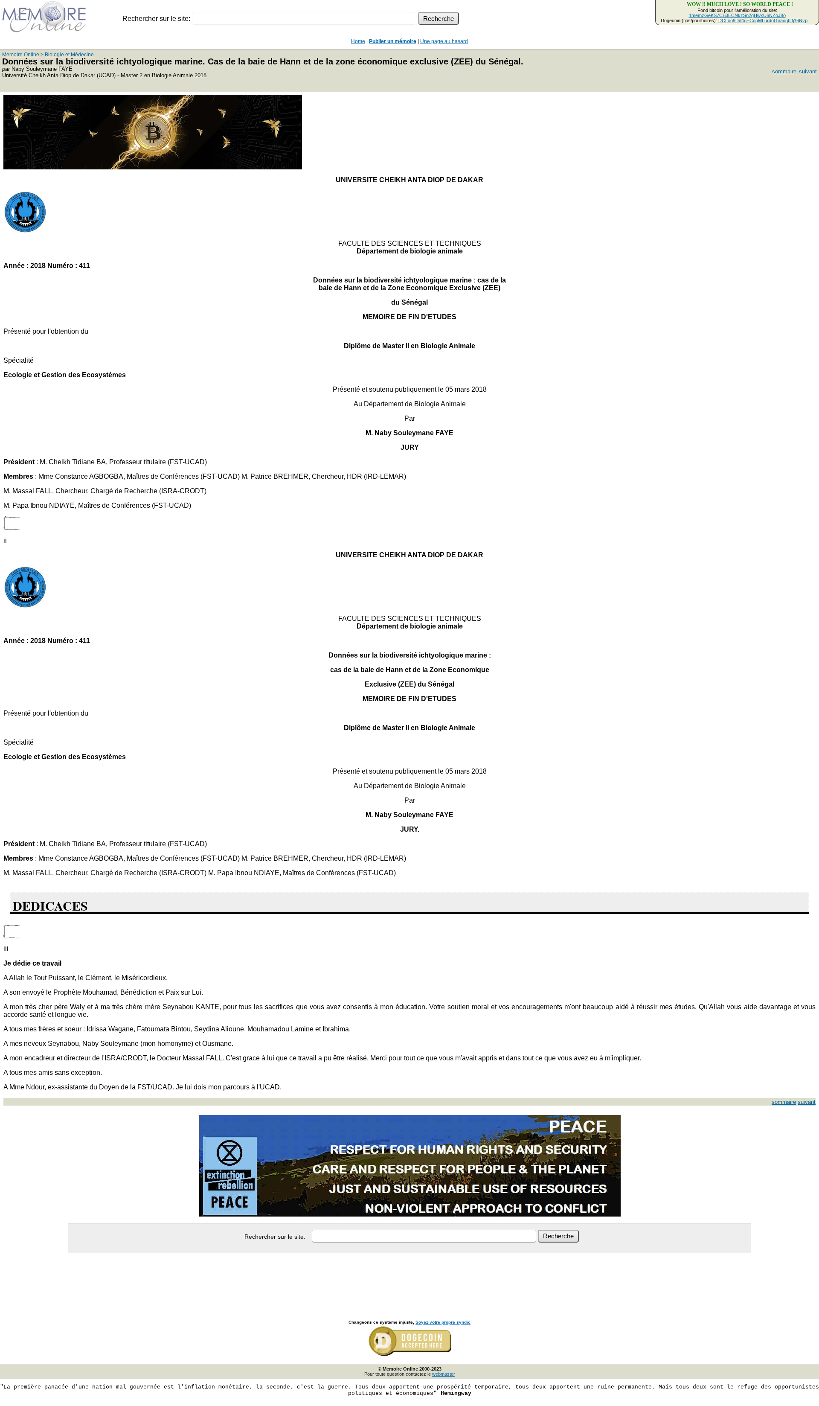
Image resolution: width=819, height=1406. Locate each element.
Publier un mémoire (392, 41)
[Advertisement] (409, 1277)
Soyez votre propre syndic (442, 1322)
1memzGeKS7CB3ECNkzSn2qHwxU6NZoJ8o (737, 15)
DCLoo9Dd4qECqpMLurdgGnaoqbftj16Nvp (762, 20)
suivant (808, 71)
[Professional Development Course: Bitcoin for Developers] (152, 167)
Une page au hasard (444, 41)
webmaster (443, 1374)
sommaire (784, 71)
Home (358, 41)
